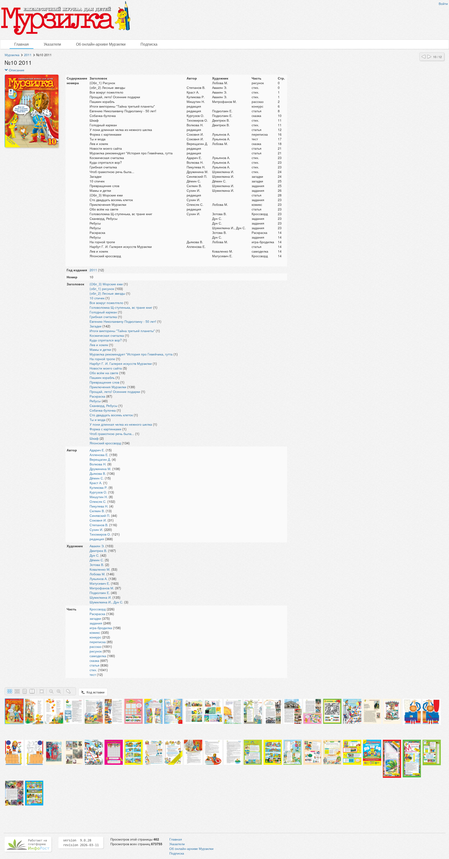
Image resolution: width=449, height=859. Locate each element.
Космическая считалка (107, 335)
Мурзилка (12, 54)
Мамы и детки (100, 349)
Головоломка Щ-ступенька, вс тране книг (121, 307)
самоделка (98, 655)
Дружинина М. (100, 468)
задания (96, 623)
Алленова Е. (99, 454)
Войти (443, 3)
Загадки (95, 326)
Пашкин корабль (102, 377)
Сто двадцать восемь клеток (111, 415)
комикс (95, 632)
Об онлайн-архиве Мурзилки (101, 44)
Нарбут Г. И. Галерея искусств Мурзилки (121, 363)
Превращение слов (104, 382)
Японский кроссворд (105, 443)
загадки (95, 618)
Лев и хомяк (99, 344)
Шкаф (94, 438)
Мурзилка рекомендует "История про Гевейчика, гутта (131, 354)
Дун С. (94, 555)
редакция (97, 538)
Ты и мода (97, 419)
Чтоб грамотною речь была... (112, 433)
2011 (28, 54)
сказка (94, 660)
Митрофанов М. (102, 588)
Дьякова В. (98, 473)
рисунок (96, 651)
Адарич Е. (97, 450)
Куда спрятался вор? (106, 340)
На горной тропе (102, 358)
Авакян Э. (97, 546)
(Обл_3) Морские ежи (106, 284)
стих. (93, 669)
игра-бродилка (101, 627)
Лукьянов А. (99, 578)
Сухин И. (96, 529)
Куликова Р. (99, 487)
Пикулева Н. (99, 506)
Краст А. (96, 482)
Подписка (149, 44)
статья (94, 665)
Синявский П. (100, 515)
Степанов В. (99, 524)
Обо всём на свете (104, 372)
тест (93, 674)
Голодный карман (103, 312)
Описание (16, 70)
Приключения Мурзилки (108, 386)
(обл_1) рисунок (102, 288)
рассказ (95, 646)
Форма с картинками (105, 429)
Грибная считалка (103, 316)
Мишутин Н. (99, 496)
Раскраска (97, 396)
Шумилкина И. (101, 597)
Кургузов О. (98, 492)
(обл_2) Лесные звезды (107, 293)
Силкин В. (97, 510)
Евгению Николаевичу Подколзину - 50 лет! (123, 321)
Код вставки (95, 692)
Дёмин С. (97, 478)
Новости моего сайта (106, 368)
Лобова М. (97, 574)
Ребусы (95, 401)
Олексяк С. (98, 501)
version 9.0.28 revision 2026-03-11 (81, 842)
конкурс (95, 637)
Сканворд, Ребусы (103, 405)
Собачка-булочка (103, 410)
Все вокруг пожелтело (106, 302)
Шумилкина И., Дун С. (106, 602)
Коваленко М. (100, 569)
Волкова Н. (98, 464)
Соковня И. (98, 520)
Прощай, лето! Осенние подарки (115, 391)
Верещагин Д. (100, 459)
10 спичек (97, 298)
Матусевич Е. (100, 583)
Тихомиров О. (100, 534)
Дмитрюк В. (98, 550)
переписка (98, 641)
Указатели (52, 44)
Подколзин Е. (100, 592)
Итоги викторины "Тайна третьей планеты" (122, 330)
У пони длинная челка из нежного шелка (121, 424)
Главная (21, 44)
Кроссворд (98, 609)
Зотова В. (97, 564)
